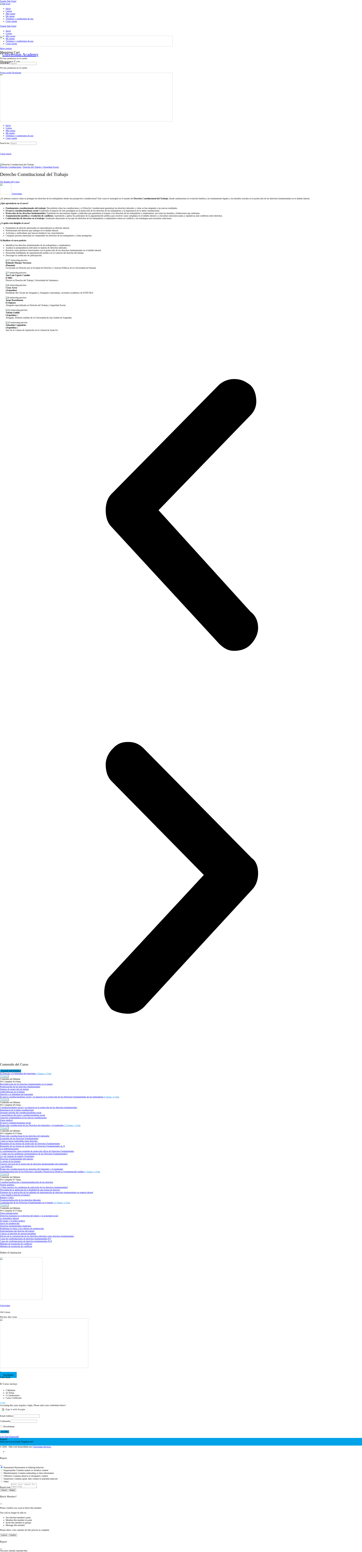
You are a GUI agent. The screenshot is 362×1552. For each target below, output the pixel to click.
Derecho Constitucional (11, 167)
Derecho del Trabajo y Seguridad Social (41, 167)
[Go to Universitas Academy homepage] (19, 54)
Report (12, 1490)
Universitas (5, 1305)
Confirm (13, 1535)
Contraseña (5, 1421)
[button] (181, 515)
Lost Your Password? (9, 1436)
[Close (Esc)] (1, 1465)
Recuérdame (9, 1426)
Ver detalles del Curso (10, 182)
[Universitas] (21, 1299)
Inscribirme (8, 1375)
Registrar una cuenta (9, 1444)
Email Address (6, 1416)
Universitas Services (42, 1447)
